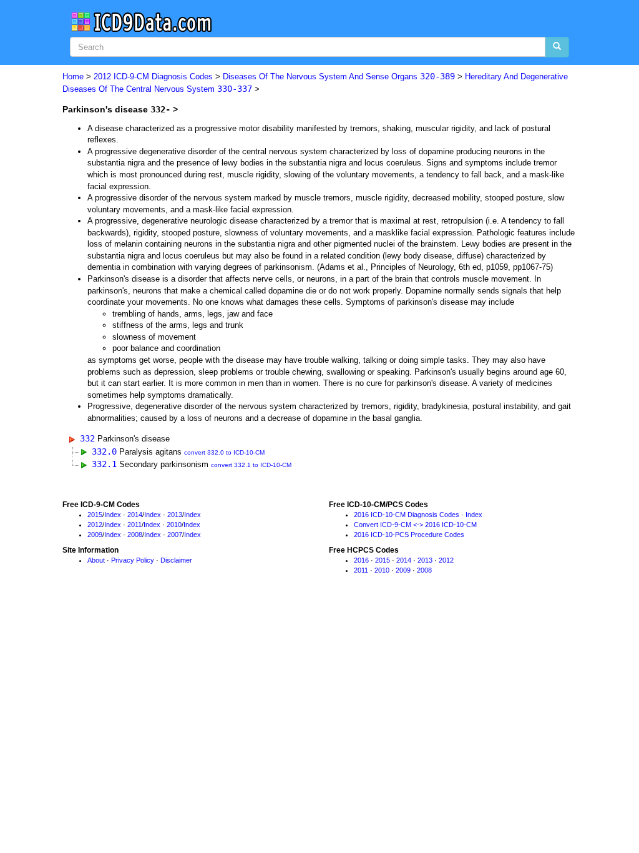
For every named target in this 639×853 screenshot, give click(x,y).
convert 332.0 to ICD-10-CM (224, 452)
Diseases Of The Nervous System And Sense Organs (339, 76)
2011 (134, 524)
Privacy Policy (132, 560)
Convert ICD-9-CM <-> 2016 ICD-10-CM (415, 524)
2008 (134, 534)
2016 (361, 560)
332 (87, 438)
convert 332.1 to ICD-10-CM (251, 464)
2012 (94, 524)
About (96, 560)
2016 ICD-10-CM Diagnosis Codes (406, 514)
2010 (174, 524)
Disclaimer (176, 560)
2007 (174, 534)
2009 (94, 534)
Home (73, 76)
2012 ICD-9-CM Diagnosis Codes (153, 76)
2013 (174, 514)
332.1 (104, 464)
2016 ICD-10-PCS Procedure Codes (409, 534)
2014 (134, 514)
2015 (94, 514)
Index (112, 514)
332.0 (104, 451)
